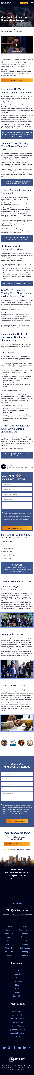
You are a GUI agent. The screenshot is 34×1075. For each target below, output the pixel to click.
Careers (17, 992)
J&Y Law (20, 1065)
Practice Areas (17, 981)
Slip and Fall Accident (9, 555)
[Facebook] (14, 1048)
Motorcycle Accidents (17, 1026)
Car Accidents (17, 1015)
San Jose (25, 933)
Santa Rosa (9, 933)
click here (6, 520)
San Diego (25, 937)
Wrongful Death (17, 1037)
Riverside (9, 930)
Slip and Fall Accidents (17, 1029)
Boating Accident (7, 541)
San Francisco (9, 941)
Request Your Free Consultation (17, 843)
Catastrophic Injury (17, 1033)
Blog (17, 985)
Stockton (25, 944)
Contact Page (9, 519)
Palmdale (9, 944)
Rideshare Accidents (17, 1018)
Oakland (9, 926)
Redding (25, 951)
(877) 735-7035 (18, 136)
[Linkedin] (24, 1048)
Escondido (9, 951)
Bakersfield (25, 923)
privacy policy (18, 519)
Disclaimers (19, 1067)
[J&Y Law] (6, 3)
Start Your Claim (17, 80)
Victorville (9, 948)
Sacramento (9, 923)
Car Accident (6, 545)
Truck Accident (7, 558)
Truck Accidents (17, 1022)
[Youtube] (4, 1048)
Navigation (17, 962)
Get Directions (17, 903)
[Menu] (31, 3)
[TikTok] (29, 1048)
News (17, 989)
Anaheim (9, 937)
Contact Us (17, 996)
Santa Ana (25, 941)
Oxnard (25, 926)
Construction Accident (9, 548)
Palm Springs (25, 948)
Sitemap (20, 1069)
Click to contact (10, 237)
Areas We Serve (17, 978)
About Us (17, 974)
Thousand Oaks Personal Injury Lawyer (12, 29)
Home (1, 29)
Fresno (9, 955)
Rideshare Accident (8, 551)
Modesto (25, 955)
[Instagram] (19, 1048)
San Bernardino (25, 930)
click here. (25, 813)
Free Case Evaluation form (19, 283)
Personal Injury (17, 1011)
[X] (9, 1048)
